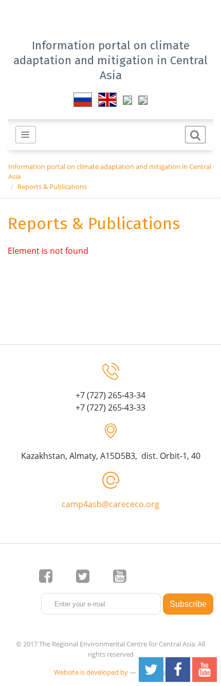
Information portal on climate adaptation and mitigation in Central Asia (110, 60)
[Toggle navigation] (25, 134)
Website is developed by (91, 672)
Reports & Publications (52, 186)
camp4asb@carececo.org (110, 504)
